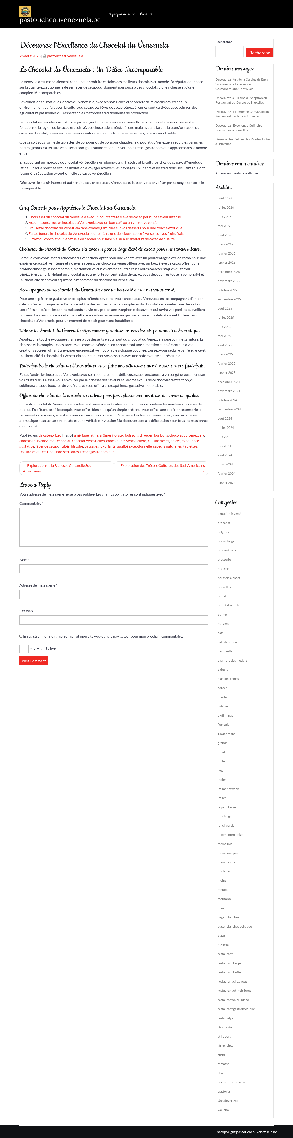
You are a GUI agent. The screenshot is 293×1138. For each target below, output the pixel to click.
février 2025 (226, 363)
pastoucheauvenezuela (65, 56)
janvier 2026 (227, 262)
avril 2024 (225, 455)
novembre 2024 (229, 391)
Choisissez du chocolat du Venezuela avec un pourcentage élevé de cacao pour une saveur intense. (105, 217)
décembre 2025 (229, 272)
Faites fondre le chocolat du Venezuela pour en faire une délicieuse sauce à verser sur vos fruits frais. (106, 233)
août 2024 (225, 418)
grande (223, 743)
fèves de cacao (46, 446)
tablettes (190, 446)
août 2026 (225, 198)
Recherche (259, 52)
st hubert (224, 1036)
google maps (226, 734)
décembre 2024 (229, 382)
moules (223, 890)
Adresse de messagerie (38, 585)
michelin (224, 871)
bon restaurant (228, 550)
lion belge (224, 816)
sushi (221, 1055)
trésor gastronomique (97, 451)
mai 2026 (224, 226)
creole (222, 697)
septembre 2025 (229, 299)
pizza (221, 935)
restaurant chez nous (232, 981)
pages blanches (228, 917)
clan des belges (228, 679)
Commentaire (31, 503)
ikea (220, 770)
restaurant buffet (230, 972)
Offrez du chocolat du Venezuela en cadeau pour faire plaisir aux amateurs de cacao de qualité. (102, 239)
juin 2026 (224, 217)
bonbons (161, 435)
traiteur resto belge (231, 1082)
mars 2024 (225, 464)
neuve (222, 908)
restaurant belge (229, 963)
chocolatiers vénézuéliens (126, 440)
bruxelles (224, 587)
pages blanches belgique (235, 926)
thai (220, 1073)
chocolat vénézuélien (88, 440)
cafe (221, 633)
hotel (221, 752)
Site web (26, 611)
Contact (146, 14)
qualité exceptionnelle (134, 446)
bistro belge (226, 541)
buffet (222, 596)
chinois (223, 669)
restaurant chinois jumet (235, 990)
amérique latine (86, 435)
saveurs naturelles (167, 446)
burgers (223, 624)
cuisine (223, 706)
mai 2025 (224, 336)
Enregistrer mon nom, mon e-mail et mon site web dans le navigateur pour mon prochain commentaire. (103, 636)
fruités (64, 446)
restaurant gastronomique (236, 1009)
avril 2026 (225, 235)
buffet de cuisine (229, 605)
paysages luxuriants (100, 446)
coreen (223, 688)
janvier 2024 (227, 483)
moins (222, 880)
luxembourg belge (230, 834)
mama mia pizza (229, 853)
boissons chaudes (139, 435)
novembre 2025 (229, 281)
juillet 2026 (226, 207)
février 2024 (226, 473)
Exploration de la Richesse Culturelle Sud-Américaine (58, 468)
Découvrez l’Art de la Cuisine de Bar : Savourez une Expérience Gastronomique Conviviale (241, 84)
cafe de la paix (228, 642)
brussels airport (229, 578)
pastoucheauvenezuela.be (60, 19)
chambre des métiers (232, 660)
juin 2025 (224, 327)
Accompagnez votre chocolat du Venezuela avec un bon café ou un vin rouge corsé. (93, 222)
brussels (223, 568)
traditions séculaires (63, 451)
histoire (77, 446)
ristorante (225, 1027)
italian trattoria (228, 789)
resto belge (225, 1018)
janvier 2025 (227, 372)
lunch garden (227, 825)
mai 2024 (224, 446)
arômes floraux (112, 435)
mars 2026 (225, 244)
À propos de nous (122, 14)
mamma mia (226, 862)
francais (223, 724)
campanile (225, 651)
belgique (224, 532)
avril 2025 (225, 345)
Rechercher (223, 42)
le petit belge (227, 807)
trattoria (224, 1091)
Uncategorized (50, 435)
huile (221, 761)
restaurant (225, 954)
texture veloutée (32, 451)
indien (222, 779)
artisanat (224, 523)
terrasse (223, 1064)
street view (225, 1045)
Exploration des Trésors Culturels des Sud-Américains (163, 465)
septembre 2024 (229, 409)
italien (222, 798)
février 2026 (226, 253)
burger (222, 614)
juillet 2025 (226, 317)
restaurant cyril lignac (233, 1000)
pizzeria (223, 945)
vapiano (223, 1110)
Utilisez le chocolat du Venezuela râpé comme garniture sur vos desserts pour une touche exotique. (106, 228)
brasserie (224, 559)
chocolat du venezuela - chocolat (45, 440)
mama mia (225, 844)
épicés (175, 440)
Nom (24, 559)
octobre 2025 (227, 290)
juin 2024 (224, 437)
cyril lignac (225, 715)
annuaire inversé (229, 513)
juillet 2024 (226, 427)
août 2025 (225, 308)
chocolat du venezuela (186, 435)
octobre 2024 (227, 400)
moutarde (225, 899)
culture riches (158, 440)
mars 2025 (225, 354)
